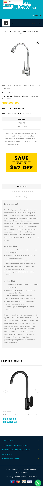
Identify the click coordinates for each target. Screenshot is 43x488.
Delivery (21, 119)
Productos (16, 470)
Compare (20, 108)
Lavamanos (33, 96)
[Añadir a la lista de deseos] (8, 422)
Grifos (25, 96)
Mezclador (6, 99)
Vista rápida (11, 422)
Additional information (21, 191)
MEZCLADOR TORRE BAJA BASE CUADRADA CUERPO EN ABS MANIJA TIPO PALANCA (36, 85)
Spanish (11, 2)
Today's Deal (21, 126)
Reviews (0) (21, 196)
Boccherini (18, 96)
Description (21, 186)
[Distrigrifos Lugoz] (19, 6)
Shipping (21, 123)
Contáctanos (21, 472)
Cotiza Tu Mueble (29, 470)
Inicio (7, 31)
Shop (14, 31)
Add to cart (4, 422)
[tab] (21, 186)
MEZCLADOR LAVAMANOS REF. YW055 (39, 85)
